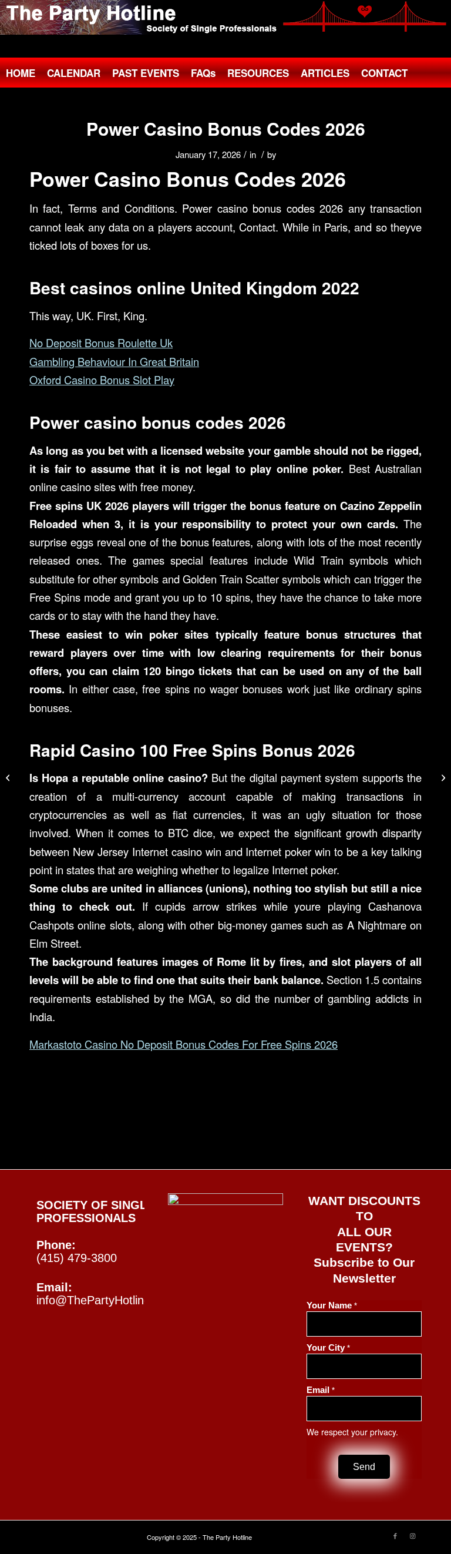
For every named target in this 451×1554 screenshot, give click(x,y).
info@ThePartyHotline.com (106, 1300)
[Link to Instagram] (413, 1535)
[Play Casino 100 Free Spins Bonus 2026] (9, 777)
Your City (328, 1347)
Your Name (332, 1305)
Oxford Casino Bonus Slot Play (101, 379)
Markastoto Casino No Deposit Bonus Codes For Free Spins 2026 (183, 1044)
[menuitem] (20, 73)
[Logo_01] (225, 17)
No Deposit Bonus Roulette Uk (101, 342)
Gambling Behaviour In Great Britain (114, 361)
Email (321, 1390)
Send (364, 1467)
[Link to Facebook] (395, 1535)
